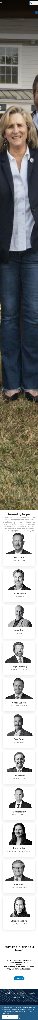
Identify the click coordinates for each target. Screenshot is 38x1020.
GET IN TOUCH (19, 997)
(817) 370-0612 (36, 13)
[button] (19, 549)
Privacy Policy (18, 1011)
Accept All (10, 1017)
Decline (28, 1017)
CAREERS (19, 978)
